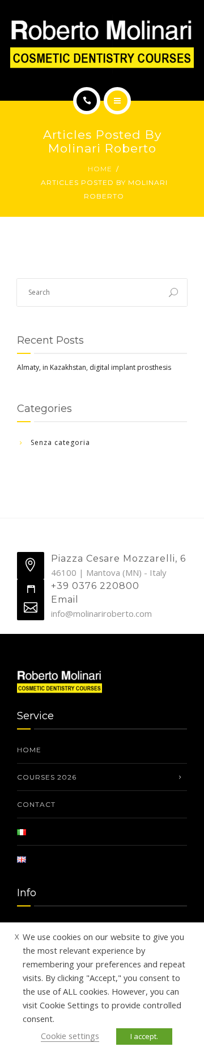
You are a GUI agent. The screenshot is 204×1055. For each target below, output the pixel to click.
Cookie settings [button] (70, 1035)
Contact (36, 804)
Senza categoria (60, 442)
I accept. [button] (144, 1036)
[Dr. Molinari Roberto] (102, 43)
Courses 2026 (46, 777)
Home (100, 168)
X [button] (17, 937)
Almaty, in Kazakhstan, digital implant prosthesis (94, 367)
